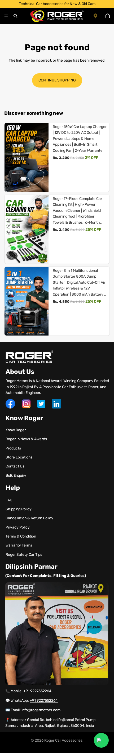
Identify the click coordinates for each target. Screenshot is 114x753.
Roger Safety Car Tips (24, 554)
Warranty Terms (19, 545)
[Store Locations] (97, 16)
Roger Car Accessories (63, 740)
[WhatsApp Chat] (101, 740)
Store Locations (19, 457)
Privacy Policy (18, 527)
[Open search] (15, 16)
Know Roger (16, 430)
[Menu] (6, 16)
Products (13, 448)
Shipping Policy (19, 509)
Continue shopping (57, 80)
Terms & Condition (21, 536)
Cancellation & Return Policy (29, 518)
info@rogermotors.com (40, 710)
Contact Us (15, 466)
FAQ (9, 500)
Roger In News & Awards (26, 439)
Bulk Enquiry (16, 475)
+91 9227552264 (37, 691)
